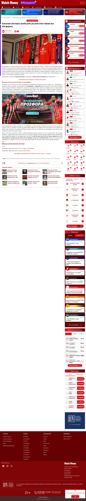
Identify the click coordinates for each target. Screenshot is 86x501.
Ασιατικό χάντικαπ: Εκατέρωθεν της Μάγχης (34, 170)
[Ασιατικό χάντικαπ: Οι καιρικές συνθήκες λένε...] (4, 183)
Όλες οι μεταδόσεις (74, 365)
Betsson (45, 454)
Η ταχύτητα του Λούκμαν (75, 112)
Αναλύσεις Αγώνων (7, 436)
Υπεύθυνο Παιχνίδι (68, 477)
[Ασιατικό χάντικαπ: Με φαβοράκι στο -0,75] (24, 177)
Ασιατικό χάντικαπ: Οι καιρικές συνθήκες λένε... (14, 182)
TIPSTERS (25, 433)
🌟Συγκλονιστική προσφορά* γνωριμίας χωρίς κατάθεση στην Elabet (73, 263)
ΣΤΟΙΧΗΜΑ (5, 433)
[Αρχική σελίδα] (1, 17)
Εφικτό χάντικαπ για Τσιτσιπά (76, 118)
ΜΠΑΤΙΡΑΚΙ (25, 436)
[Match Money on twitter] (18, 31)
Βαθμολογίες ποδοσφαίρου (8, 445)
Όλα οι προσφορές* (74, 325)
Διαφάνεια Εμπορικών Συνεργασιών (72, 475)
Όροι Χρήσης (67, 470)
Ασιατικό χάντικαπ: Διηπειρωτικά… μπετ (13, 176)
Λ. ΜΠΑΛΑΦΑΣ (68, 114)
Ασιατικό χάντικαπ (49, 158)
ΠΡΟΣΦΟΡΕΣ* (67, 433)
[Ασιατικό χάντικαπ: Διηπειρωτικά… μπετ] (4, 177)
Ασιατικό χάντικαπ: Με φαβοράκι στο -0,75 (33, 176)
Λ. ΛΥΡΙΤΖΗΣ (68, 74)
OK (75, 496)
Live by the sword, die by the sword (77, 79)
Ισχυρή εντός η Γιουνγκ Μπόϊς (76, 85)
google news (31, 163)
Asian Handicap (57, 158)
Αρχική (4, 443)
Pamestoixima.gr (74, 46)
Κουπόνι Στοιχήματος (7, 441)
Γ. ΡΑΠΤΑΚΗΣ (68, 134)
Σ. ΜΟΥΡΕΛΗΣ (68, 87)
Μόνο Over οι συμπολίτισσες (75, 73)
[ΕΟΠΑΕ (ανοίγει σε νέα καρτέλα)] (47, 492)
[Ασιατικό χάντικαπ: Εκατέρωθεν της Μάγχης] (24, 171)
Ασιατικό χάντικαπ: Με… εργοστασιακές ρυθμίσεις (54, 176)
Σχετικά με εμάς (67, 472)
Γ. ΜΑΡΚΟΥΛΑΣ (68, 101)
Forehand (67, 120)
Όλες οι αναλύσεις (73, 226)
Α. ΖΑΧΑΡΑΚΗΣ (68, 126)
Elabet (71, 38)
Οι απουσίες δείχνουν (74, 91)
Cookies (77, 494)
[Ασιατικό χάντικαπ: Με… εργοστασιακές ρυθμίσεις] (45, 177)
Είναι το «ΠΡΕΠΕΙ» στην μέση (75, 106)
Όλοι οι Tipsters (74, 137)
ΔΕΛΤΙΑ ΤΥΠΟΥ (67, 438)
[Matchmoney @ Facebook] (3, 466)
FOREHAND (25, 459)
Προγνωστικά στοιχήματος (14, 158)
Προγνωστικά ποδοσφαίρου (39, 158)
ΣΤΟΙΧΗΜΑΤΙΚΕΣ (47, 433)
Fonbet (72, 53)
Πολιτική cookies (67, 468)
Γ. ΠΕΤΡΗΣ (68, 81)
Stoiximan (72, 24)
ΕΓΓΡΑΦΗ (82, 2)
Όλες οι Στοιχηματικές (73, 62)
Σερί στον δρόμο (73, 125)
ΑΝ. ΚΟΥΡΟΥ (68, 107)
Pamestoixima (46, 443)
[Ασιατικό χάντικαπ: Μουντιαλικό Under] (45, 183)
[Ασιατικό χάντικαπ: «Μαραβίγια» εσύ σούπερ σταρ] (45, 171)
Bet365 (44, 452)
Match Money (8, 30)
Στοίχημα (7, 158)
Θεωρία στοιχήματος (7, 438)
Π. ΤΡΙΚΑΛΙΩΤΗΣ (69, 93)
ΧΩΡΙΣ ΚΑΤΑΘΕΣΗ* (68, 436)
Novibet (72, 31)
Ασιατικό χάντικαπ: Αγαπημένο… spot (12, 170)
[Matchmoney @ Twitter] (11, 466)
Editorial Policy (67, 473)
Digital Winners (46, 499)
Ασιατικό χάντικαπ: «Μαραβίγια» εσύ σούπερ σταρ (54, 171)
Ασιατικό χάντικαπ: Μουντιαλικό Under (53, 182)
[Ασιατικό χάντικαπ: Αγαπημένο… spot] (4, 171)
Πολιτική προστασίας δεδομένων (71, 466)
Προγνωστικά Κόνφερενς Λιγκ (27, 158)
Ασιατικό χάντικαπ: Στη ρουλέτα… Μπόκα (33, 182)
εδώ (5, 76)
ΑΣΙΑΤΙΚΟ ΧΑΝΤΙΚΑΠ (7, 17)
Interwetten (46, 447)
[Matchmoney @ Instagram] (7, 466)
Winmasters (45, 450)
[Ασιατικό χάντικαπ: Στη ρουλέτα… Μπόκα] (24, 183)
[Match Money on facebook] (15, 31)
